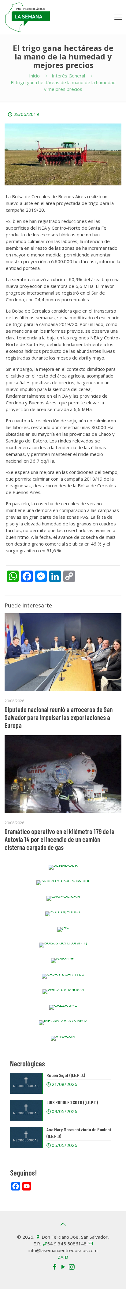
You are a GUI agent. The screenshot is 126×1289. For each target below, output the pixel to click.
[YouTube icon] (63, 1266)
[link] (63, 867)
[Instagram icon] (71, 1266)
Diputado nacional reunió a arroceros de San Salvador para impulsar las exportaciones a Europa (59, 717)
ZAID (63, 1257)
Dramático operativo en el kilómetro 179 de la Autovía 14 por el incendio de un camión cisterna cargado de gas (59, 839)
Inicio (34, 76)
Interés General (68, 76)
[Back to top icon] (63, 1224)
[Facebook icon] (54, 1266)
